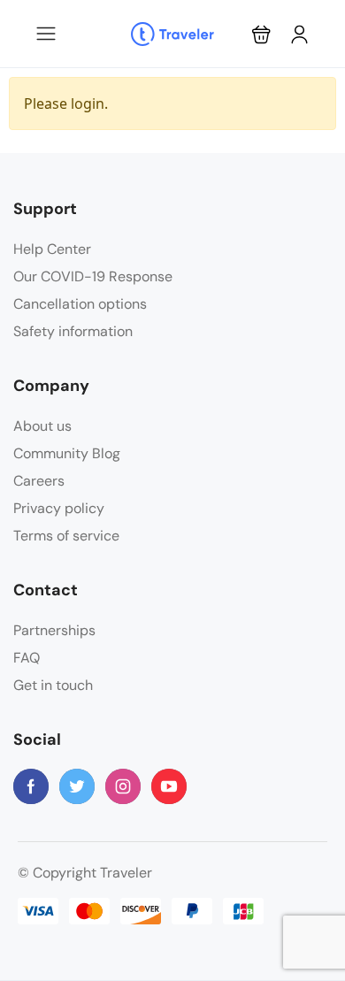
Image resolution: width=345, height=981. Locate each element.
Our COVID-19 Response (92, 276)
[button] (261, 34)
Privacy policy (58, 508)
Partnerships (54, 630)
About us (42, 426)
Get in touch (53, 685)
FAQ (26, 657)
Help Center (52, 249)
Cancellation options (80, 304)
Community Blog (66, 453)
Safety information (73, 331)
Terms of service (66, 535)
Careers (39, 480)
